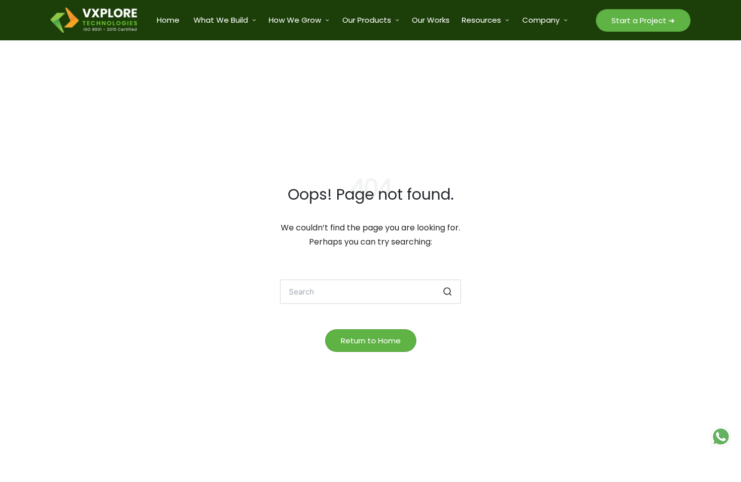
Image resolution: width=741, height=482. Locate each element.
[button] (643, 20)
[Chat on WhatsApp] (721, 437)
